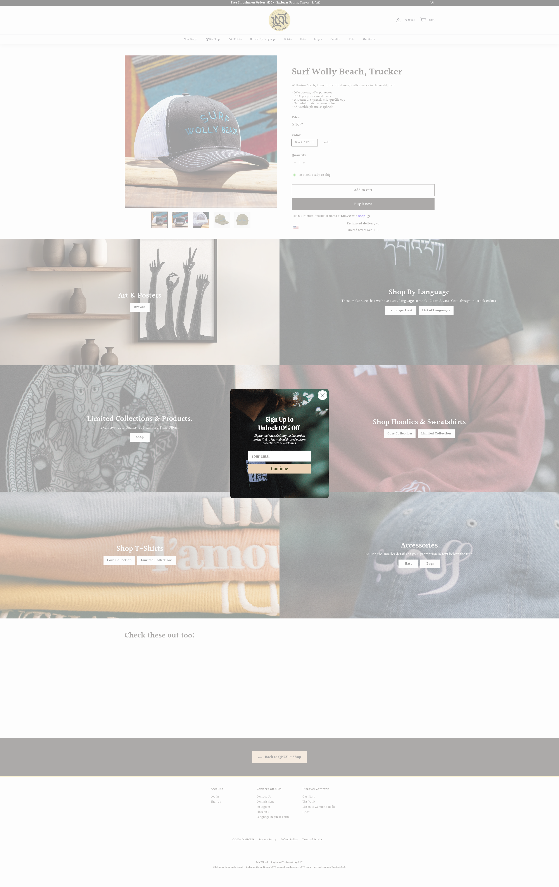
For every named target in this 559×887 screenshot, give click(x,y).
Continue (279, 468)
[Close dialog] (322, 395)
